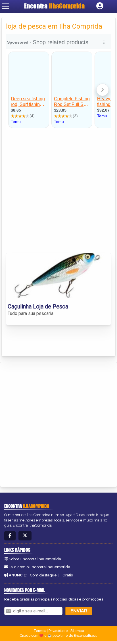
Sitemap (77, 631)
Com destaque (43, 575)
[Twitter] (25, 535)
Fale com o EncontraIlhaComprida (39, 567)
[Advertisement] (58, 191)
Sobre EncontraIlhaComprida (35, 559)
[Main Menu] (5, 6)
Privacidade (58, 631)
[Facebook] (10, 535)
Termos (40, 631)
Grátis (67, 575)
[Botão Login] (99, 6)
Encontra (54, 6)
